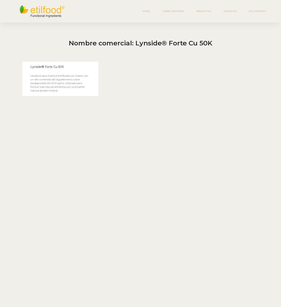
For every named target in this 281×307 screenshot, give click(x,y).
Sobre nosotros (173, 11)
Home (146, 11)
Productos (203, 11)
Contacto (230, 11)
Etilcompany (258, 11)
